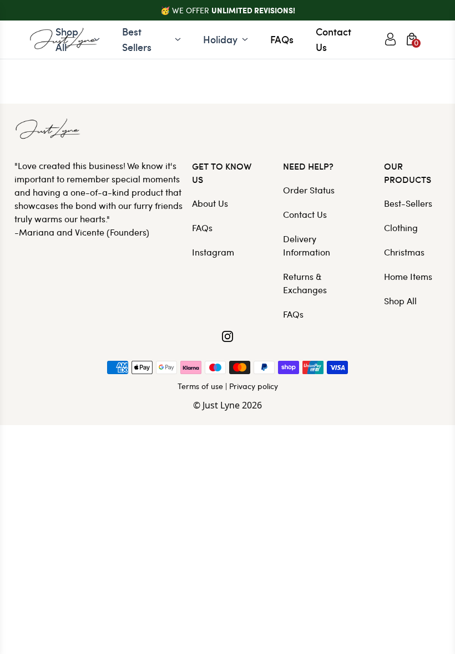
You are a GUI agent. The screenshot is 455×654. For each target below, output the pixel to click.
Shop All (400, 300)
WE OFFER (233, 10)
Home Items (408, 276)
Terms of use (200, 386)
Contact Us (333, 39)
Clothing (401, 227)
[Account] (390, 39)
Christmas (404, 252)
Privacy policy (253, 386)
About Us (210, 203)
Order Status (309, 190)
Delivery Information (306, 245)
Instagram (213, 252)
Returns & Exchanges (305, 282)
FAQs (282, 39)
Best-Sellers (408, 203)
